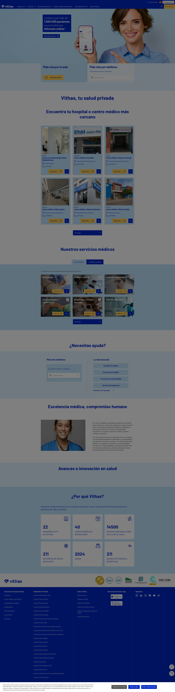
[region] (87, 687)
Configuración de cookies (119, 687)
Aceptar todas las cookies (149, 687)
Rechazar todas (134, 687)
